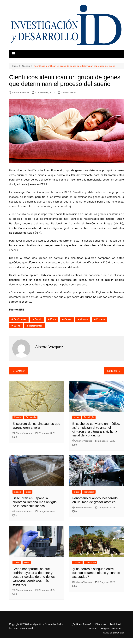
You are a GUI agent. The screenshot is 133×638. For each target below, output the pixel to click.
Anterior (20, 370)
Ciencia (65, 92)
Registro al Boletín (111, 628)
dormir (38, 319)
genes (67, 319)
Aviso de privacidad (113, 632)
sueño (17, 325)
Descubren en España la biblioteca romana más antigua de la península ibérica (34, 502)
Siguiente (112, 370)
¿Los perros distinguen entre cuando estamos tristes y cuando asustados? (96, 572)
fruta (53, 319)
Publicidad (115, 624)
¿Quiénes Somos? (81, 624)
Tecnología (89, 417)
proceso (100, 319)
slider (73, 92)
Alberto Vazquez (20, 92)
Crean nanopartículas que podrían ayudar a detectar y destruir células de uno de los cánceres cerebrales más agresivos (33, 576)
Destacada (31, 417)
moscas (84, 319)
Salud (16, 562)
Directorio (100, 624)
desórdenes (20, 319)
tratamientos (35, 325)
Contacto (92, 628)
